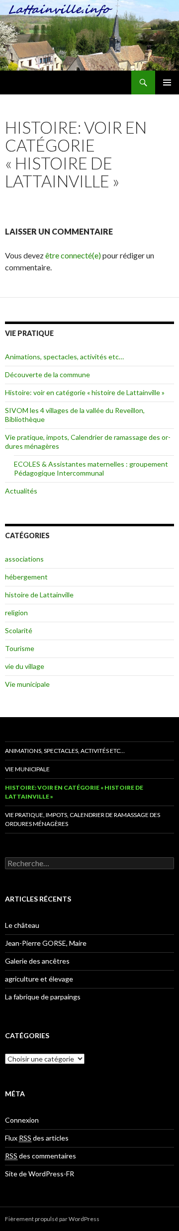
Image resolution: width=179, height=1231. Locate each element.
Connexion (22, 1120)
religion (16, 612)
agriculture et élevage (39, 979)
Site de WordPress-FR (39, 1173)
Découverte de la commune (47, 374)
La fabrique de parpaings (43, 996)
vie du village (24, 666)
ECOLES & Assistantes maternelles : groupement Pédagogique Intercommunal (91, 468)
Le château (22, 925)
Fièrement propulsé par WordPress (52, 1219)
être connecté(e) (73, 255)
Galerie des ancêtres (37, 961)
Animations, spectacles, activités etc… (64, 356)
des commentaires (40, 1155)
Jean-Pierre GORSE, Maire (46, 943)
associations (24, 559)
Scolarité (18, 630)
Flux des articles (37, 1138)
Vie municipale (27, 684)
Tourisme (19, 648)
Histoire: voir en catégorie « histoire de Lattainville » (85, 392)
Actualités (21, 491)
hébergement (26, 577)
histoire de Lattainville (39, 594)
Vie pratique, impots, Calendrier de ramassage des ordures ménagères (82, 819)
